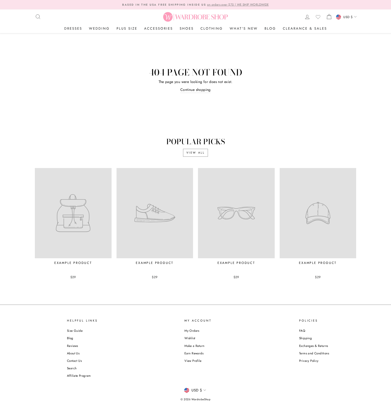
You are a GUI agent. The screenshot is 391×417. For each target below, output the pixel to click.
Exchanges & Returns (313, 346)
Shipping (305, 338)
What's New (244, 28)
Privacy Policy (309, 360)
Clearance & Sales (305, 28)
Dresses (73, 28)
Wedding (99, 28)
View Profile (192, 360)
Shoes (187, 28)
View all (195, 153)
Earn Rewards (193, 353)
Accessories (158, 28)
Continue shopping (195, 89)
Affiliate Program (79, 375)
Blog (270, 28)
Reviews (72, 346)
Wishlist (189, 338)
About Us (73, 353)
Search (71, 368)
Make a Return (194, 346)
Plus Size (127, 28)
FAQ (302, 330)
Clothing (211, 28)
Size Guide (75, 330)
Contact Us (74, 360)
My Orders (191, 330)
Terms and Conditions (314, 353)
